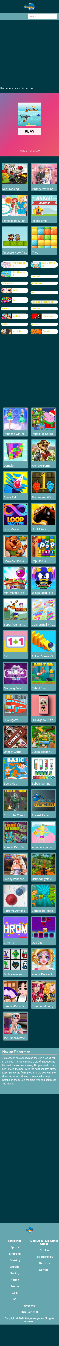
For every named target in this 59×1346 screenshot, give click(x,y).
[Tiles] (44, 246)
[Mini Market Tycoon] (15, 587)
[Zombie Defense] (43, 905)
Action (17, 316)
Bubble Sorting (41, 783)
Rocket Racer (40, 815)
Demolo (9, 465)
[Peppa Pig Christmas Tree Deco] (43, 428)
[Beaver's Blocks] (15, 555)
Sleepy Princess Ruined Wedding (24, 879)
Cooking (14, 1260)
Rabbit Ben (39, 688)
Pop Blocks (39, 561)
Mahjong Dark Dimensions (20, 688)
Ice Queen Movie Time (18, 1038)
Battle (34, 324)
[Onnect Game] (15, 746)
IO (14, 299)
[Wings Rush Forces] (43, 587)
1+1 (6, 656)
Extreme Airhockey (16, 910)
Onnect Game (12, 751)
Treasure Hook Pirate (14, 252)
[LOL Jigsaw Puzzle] (43, 714)
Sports (47, 331)
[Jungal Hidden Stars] (43, 746)
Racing (14, 1273)
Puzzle (15, 1286)
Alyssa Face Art (42, 974)
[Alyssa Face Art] (43, 969)
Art (32, 292)
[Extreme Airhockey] (15, 905)
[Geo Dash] (43, 937)
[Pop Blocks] (43, 555)
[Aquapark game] (43, 842)
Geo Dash (38, 942)
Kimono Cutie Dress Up (18, 1006)
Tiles (35, 252)
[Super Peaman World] (15, 619)
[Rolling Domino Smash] (43, 651)
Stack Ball (10, 497)
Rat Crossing (10, 189)
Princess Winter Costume (20, 433)
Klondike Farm (41, 465)
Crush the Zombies (16, 815)
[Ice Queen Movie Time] (15, 1032)
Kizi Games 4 (19, 274)
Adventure (36, 283)
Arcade (17, 331)
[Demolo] (15, 460)
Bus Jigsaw (11, 720)
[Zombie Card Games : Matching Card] (15, 842)
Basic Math (11, 783)
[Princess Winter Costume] (15, 428)
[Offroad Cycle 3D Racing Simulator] (43, 873)
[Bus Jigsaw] (15, 714)
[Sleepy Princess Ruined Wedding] (15, 873)
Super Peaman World (17, 624)
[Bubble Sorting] (43, 778)
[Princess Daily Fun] (14, 215)
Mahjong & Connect (42, 301)
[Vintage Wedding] (44, 183)
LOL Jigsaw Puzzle (43, 720)
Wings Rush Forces (44, 592)
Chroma (9, 942)
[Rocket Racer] (43, 810)
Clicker (5, 324)
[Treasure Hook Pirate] (14, 246)
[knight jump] (44, 215)
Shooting (48, 316)
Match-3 (35, 308)
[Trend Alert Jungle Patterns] (43, 1001)
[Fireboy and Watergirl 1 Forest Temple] (43, 492)
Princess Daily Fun (13, 220)
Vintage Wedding (42, 189)
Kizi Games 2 (19, 264)
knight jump (39, 220)
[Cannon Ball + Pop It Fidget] (43, 619)
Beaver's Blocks (14, 561)
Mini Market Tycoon (16, 592)
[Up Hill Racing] (43, 524)
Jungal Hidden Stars (45, 751)
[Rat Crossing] (14, 183)
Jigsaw (5, 308)
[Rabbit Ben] (43, 683)
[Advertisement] (29, 53)
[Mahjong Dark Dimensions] (15, 683)
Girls (15, 290)
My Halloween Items (17, 974)
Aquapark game (42, 847)
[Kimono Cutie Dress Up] (15, 1001)
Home (4, 88)
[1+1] (15, 651)
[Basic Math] (15, 778)
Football (35, 276)
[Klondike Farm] (43, 460)
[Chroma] (15, 937)
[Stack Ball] (15, 492)
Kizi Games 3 (48, 264)
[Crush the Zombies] (15, 810)
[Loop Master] (15, 524)
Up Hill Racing (40, 529)
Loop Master (12, 529)
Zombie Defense (42, 910)
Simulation (7, 283)
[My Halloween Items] (15, 969)
